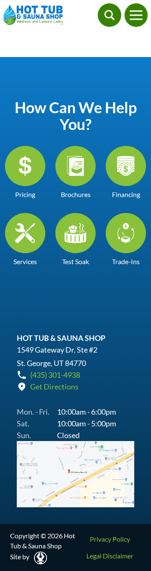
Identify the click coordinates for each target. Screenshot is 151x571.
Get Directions (54, 386)
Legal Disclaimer (109, 556)
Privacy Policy (110, 539)
